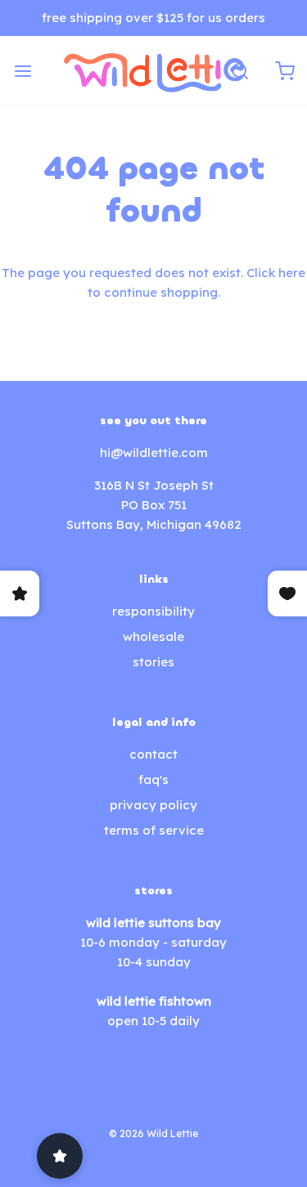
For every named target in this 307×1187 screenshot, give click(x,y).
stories (153, 662)
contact (153, 754)
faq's (153, 779)
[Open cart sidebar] (284, 70)
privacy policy (153, 805)
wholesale (153, 636)
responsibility (153, 611)
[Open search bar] (239, 70)
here (291, 272)
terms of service (154, 830)
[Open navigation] (22, 70)
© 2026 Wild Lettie (153, 1133)
